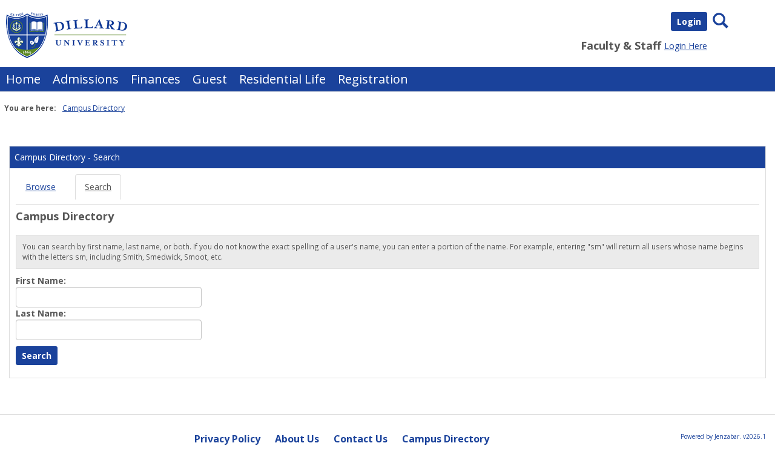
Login (689, 21)
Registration (373, 79)
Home (23, 79)
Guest (210, 79)
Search (98, 186)
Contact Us (361, 438)
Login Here (685, 45)
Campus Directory (93, 108)
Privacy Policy (227, 438)
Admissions (86, 79)
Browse (40, 186)
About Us (297, 438)
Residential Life (282, 79)
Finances (155, 79)
